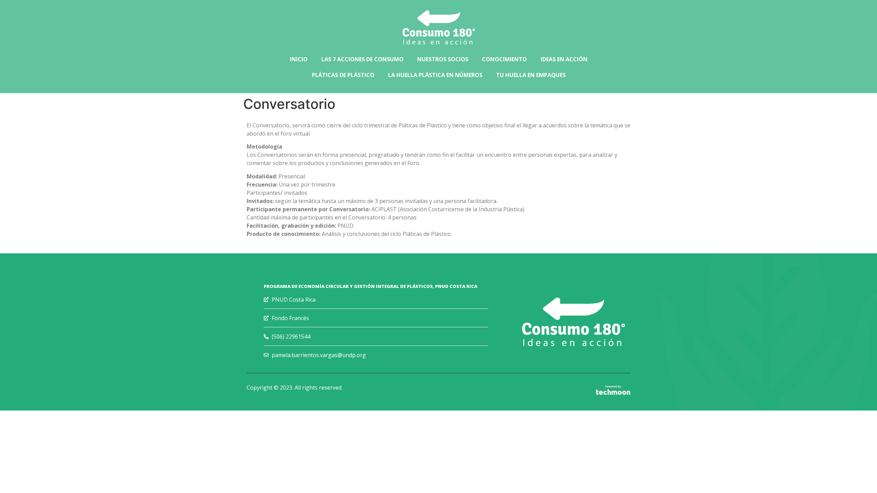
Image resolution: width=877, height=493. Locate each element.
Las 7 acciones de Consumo (362, 59)
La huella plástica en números (435, 75)
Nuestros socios (442, 59)
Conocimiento (504, 59)
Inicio (299, 59)
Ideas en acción (564, 59)
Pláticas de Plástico (343, 75)
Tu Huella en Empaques (531, 75)
